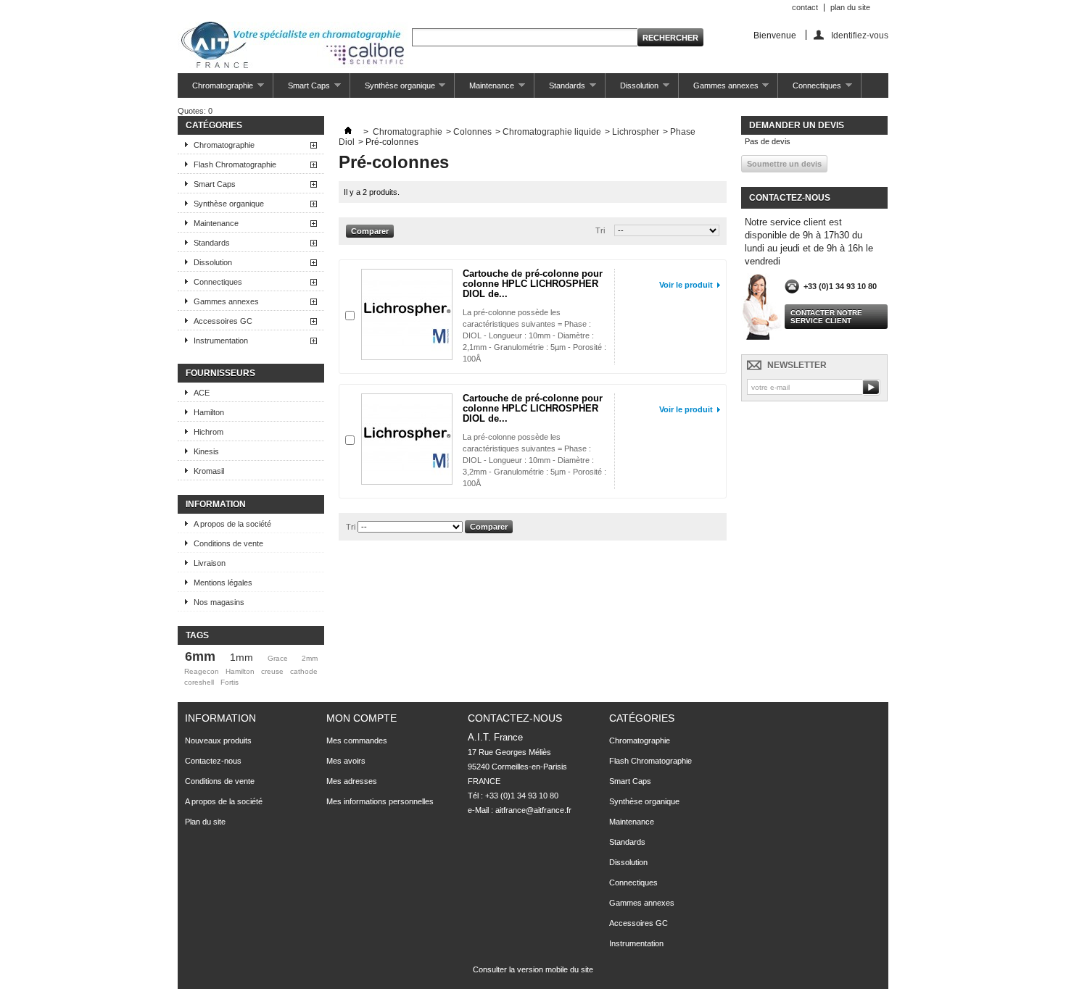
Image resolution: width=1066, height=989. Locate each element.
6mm (200, 656)
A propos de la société (232, 523)
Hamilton (209, 412)
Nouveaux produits (218, 740)
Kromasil (209, 471)
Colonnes (472, 132)
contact (805, 7)
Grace (278, 658)
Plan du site (205, 821)
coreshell (199, 682)
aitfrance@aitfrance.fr (533, 810)
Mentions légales (223, 582)
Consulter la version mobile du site (533, 969)
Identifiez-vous (859, 35)
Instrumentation (221, 340)
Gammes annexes (719, 89)
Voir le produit (686, 284)
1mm (241, 657)
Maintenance (484, 89)
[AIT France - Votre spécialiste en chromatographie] (293, 46)
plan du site (850, 7)
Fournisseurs (220, 373)
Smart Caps (301, 89)
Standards (559, 89)
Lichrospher (635, 132)
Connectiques (809, 89)
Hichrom (208, 431)
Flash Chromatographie (235, 164)
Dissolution (632, 89)
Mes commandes (356, 740)
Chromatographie (215, 89)
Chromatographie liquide (552, 132)
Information (216, 504)
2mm (310, 658)
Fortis (229, 682)
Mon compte (361, 718)
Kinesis (206, 451)
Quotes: (195, 111)
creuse (272, 671)
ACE (202, 392)
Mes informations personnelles (380, 801)
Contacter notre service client (826, 317)
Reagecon (201, 671)
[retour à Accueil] (348, 132)
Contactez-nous (213, 760)
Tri (600, 230)
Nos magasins (219, 602)
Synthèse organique (392, 89)
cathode (304, 671)
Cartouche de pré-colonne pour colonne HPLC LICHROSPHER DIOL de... (533, 283)
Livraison (210, 563)
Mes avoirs (345, 760)
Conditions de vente (228, 543)
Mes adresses (351, 781)
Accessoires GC (223, 321)
